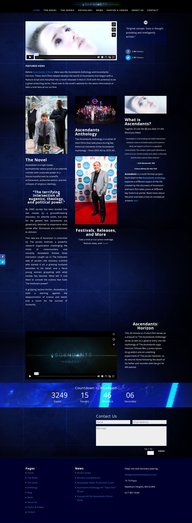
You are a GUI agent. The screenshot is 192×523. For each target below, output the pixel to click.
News (99, 10)
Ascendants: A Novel (43, 71)
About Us (138, 10)
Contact (152, 10)
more (105, 243)
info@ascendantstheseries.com (141, 474)
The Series (67, 10)
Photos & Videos (117, 10)
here (135, 200)
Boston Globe (84, 472)
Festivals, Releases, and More (96, 232)
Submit (161, 451)
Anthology (85, 10)
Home (36, 10)
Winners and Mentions (88, 477)
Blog (29, 492)
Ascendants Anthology (87, 132)
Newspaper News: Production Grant (95, 482)
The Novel (50, 10)
